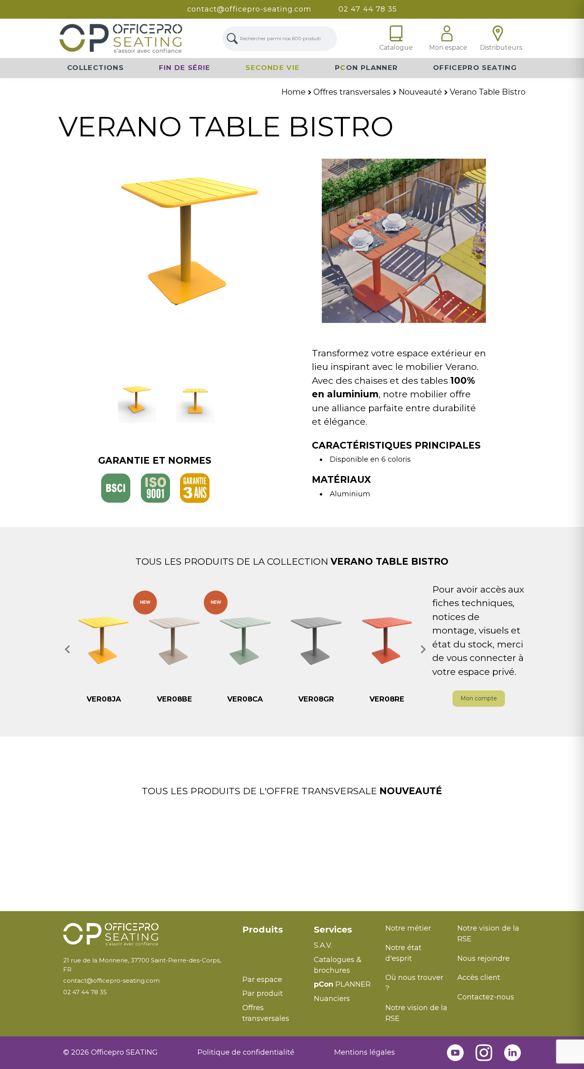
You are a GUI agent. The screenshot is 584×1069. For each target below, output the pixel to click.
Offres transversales (265, 1013)
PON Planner (366, 68)
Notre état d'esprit (403, 953)
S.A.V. (323, 945)
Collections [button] (95, 68)
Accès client (478, 977)
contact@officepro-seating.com (249, 9)
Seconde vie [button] (273, 68)
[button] (67, 649)
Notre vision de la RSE (416, 1013)
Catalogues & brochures (338, 965)
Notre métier (408, 928)
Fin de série (185, 68)
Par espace (262, 979)
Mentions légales (364, 1052)
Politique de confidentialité (245, 1052)
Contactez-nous (485, 997)
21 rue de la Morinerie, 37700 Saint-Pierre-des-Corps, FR (142, 964)
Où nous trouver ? (414, 983)
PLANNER (342, 984)
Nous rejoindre (483, 958)
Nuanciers (332, 998)
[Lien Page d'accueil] (120, 38)
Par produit (262, 993)
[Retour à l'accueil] (146, 934)
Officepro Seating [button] (475, 68)
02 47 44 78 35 (367, 9)
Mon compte (478, 698)
